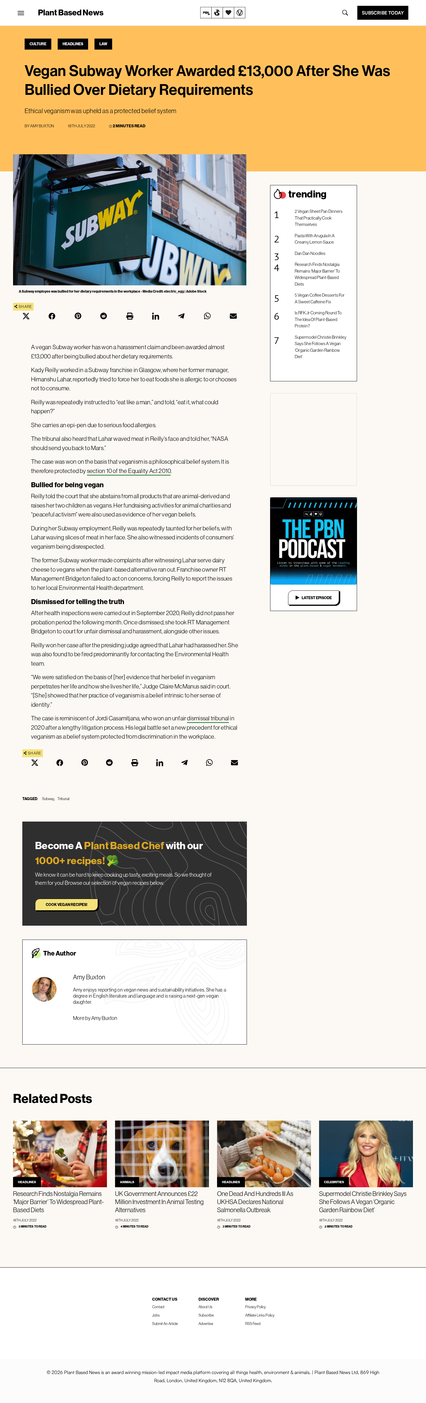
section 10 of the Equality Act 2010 (129, 471)
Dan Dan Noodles (310, 253)
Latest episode (317, 597)
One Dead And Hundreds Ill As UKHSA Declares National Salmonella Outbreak (255, 1202)
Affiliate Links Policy (259, 1315)
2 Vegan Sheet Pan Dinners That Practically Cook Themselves (319, 218)
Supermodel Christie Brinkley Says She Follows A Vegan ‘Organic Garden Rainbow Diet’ (320, 347)
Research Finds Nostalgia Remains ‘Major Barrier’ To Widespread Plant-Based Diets (317, 274)
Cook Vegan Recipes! (66, 904)
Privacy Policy (255, 1306)
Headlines (73, 43)
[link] (223, 13)
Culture (38, 43)
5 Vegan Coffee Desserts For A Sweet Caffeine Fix (320, 298)
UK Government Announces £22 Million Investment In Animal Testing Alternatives (159, 1202)
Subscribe (206, 1315)
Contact (158, 1306)
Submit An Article (165, 1323)
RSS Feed (253, 1323)
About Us (205, 1306)
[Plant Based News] (21, 13)
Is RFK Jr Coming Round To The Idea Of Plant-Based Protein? (318, 319)
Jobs (156, 1315)
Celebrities (334, 1182)
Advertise (206, 1323)
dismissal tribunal (208, 718)
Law (103, 43)
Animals (127, 1182)
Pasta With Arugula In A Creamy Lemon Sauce (315, 239)
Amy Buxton (42, 125)
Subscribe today (383, 13)
